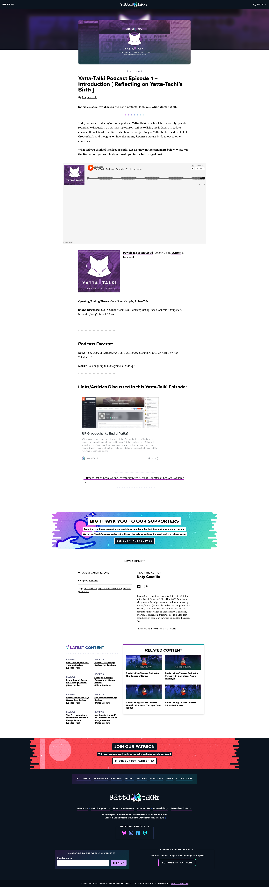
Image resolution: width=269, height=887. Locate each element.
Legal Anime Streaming (110, 588)
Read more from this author (156, 628)
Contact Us (143, 808)
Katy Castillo (89, 97)
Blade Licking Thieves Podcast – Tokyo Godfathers (181, 704)
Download (129, 252)
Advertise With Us (181, 808)
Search (261, 4)
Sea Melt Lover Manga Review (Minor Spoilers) (105, 700)
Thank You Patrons (123, 808)
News (169, 778)
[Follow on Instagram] (146, 586)
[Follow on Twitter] (139, 586)
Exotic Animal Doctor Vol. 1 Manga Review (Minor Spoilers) (77, 682)
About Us (82, 808)
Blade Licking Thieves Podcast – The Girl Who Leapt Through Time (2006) (143, 705)
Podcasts (93, 580)
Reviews (116, 778)
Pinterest (138, 833)
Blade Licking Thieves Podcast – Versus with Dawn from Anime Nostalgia (181, 675)
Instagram (131, 833)
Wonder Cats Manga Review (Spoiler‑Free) (105, 663)
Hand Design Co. (180, 883)
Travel (129, 778)
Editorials (83, 778)
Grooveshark (90, 588)
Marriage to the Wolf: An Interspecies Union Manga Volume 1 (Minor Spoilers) (105, 719)
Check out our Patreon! (133, 761)
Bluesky (124, 833)
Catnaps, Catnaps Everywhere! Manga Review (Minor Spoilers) (104, 681)
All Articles (184, 778)
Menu (10, 4)
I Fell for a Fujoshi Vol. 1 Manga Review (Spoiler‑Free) (77, 665)
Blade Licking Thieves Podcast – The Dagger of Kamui (142, 674)
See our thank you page (134, 541)
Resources (101, 778)
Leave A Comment (134, 561)
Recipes (142, 778)
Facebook (129, 257)
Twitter (176, 252)
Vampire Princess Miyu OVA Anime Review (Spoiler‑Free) (77, 700)
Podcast (127, 588)
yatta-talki (83, 591)
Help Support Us (100, 808)
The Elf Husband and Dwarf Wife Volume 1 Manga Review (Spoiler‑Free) (77, 719)
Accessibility (160, 808)
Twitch (145, 833)
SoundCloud (145, 252)
